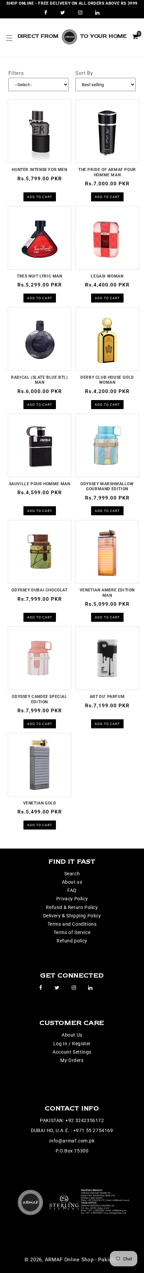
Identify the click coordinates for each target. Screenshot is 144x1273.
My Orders (71, 1060)
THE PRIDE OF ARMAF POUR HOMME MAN (107, 172)
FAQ (72, 890)
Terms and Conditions (72, 924)
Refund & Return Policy (72, 907)
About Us (72, 1035)
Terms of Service (72, 932)
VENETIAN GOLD (39, 803)
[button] (9, 38)
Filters (16, 73)
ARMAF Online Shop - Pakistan (82, 1260)
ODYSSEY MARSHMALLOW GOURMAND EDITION (107, 487)
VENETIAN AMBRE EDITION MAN (107, 593)
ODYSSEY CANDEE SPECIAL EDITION (39, 699)
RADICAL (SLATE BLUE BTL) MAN (39, 380)
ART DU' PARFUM (107, 696)
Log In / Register (72, 1043)
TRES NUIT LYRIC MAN (39, 276)
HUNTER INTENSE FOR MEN (39, 169)
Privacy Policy (72, 898)
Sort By (84, 73)
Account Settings (72, 1052)
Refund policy (72, 940)
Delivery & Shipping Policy (72, 915)
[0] (135, 36)
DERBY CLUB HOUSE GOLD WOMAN (107, 380)
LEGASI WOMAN (107, 276)
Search (72, 873)
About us (72, 882)
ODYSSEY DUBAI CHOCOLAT (39, 590)
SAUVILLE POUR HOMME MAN (39, 484)
